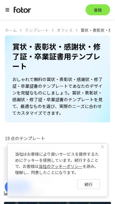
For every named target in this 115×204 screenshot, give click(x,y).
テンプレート (37, 30)
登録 (98, 10)
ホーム (11, 30)
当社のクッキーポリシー (60, 166)
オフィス (65, 30)
